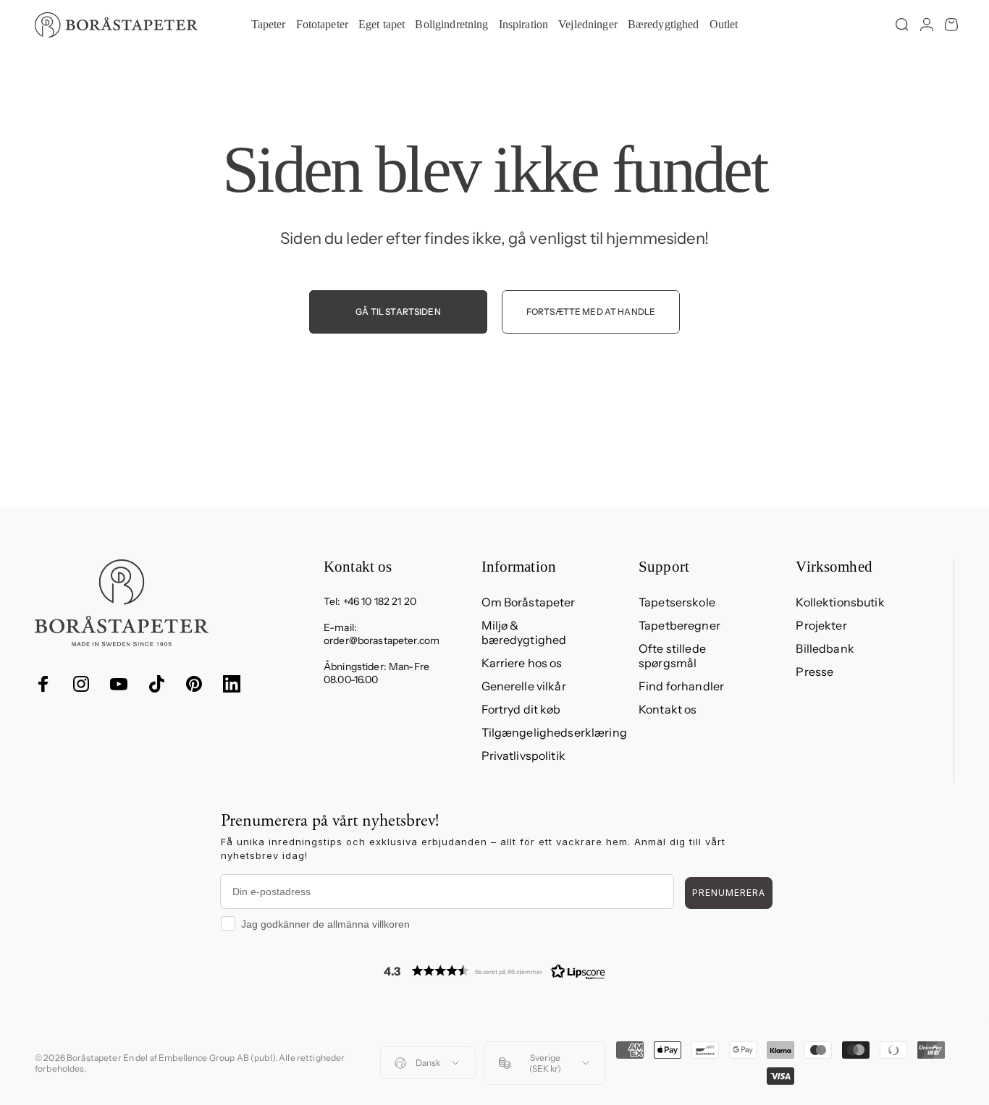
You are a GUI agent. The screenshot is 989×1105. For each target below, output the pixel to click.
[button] (494, 970)
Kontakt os (667, 709)
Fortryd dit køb (521, 709)
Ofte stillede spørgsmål (672, 655)
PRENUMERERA (728, 892)
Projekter (821, 625)
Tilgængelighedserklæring (554, 732)
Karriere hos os (522, 663)
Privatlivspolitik (523, 755)
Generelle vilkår (523, 686)
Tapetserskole (677, 602)
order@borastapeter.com (381, 640)
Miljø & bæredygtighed (524, 632)
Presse (814, 671)
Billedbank (825, 648)
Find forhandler (681, 686)
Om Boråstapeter (528, 602)
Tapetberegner (679, 625)
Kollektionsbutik (840, 602)
